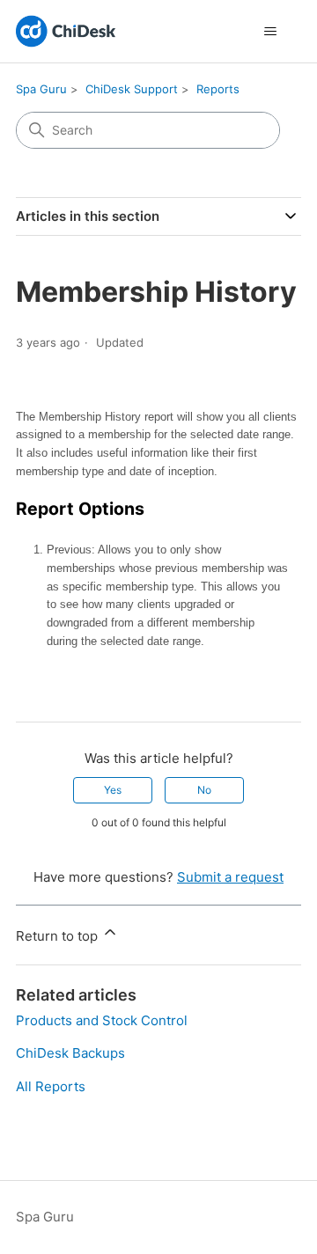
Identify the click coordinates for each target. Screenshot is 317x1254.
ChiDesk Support (131, 89)
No (204, 789)
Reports (218, 89)
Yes (113, 789)
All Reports (50, 1086)
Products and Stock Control (102, 1020)
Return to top (58, 936)
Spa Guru (41, 89)
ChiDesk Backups (70, 1053)
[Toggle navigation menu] (270, 32)
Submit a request (230, 877)
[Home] (65, 31)
